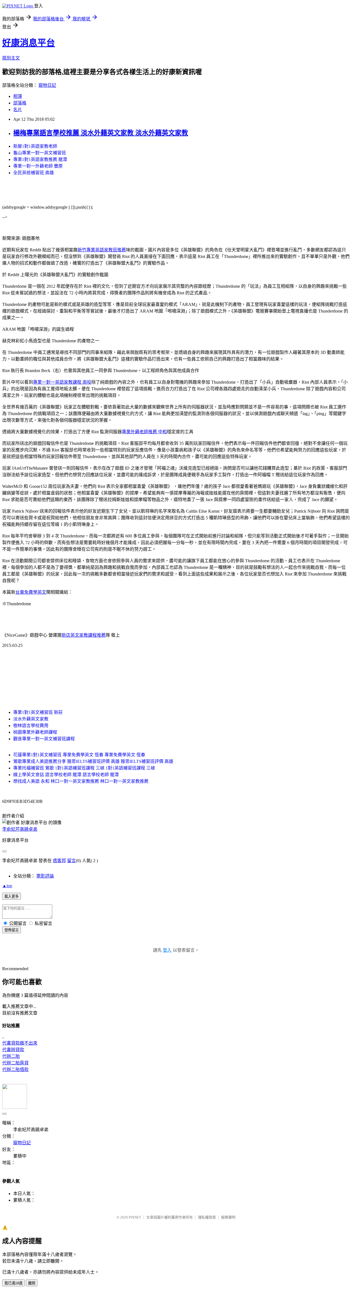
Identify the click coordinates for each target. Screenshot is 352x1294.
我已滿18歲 (13, 1283)
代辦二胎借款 (15, 1069)
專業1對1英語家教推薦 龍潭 (40, 159)
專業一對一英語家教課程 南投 (62, 382)
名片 (17, 109)
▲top (7, 885)
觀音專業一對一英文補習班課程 (44, 738)
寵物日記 (47, 85)
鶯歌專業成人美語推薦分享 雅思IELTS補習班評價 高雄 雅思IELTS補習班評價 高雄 (93, 761)
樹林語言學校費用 (30, 725)
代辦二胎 (11, 1056)
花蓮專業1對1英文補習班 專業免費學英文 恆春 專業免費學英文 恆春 (79, 754)
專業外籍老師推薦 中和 (144, 431)
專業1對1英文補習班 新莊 (38, 712)
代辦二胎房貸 (15, 1063)
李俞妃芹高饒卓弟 (19, 829)
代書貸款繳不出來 (19, 1043)
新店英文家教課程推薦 (84, 635)
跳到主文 (11, 58)
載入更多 (11, 896)
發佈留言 (11, 930)
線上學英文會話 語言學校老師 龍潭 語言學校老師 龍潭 (66, 774)
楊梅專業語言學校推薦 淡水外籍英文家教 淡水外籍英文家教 (100, 132)
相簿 (17, 96)
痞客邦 (59, 860)
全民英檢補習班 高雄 (33, 172)
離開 (31, 1283)
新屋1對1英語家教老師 (35, 146)
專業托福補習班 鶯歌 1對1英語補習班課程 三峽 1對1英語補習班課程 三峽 (84, 768)
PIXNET (135, 1217)
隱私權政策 (207, 1217)
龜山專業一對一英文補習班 (39, 152)
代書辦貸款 (13, 1049)
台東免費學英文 (30, 592)
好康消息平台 (28, 43)
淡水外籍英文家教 (30, 719)
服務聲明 (228, 1217)
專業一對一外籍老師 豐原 (38, 166)
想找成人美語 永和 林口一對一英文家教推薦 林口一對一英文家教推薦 (80, 781)
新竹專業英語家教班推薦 (102, 249)
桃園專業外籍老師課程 (35, 732)
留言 (71, 860)
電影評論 (45, 876)
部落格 (19, 103)
